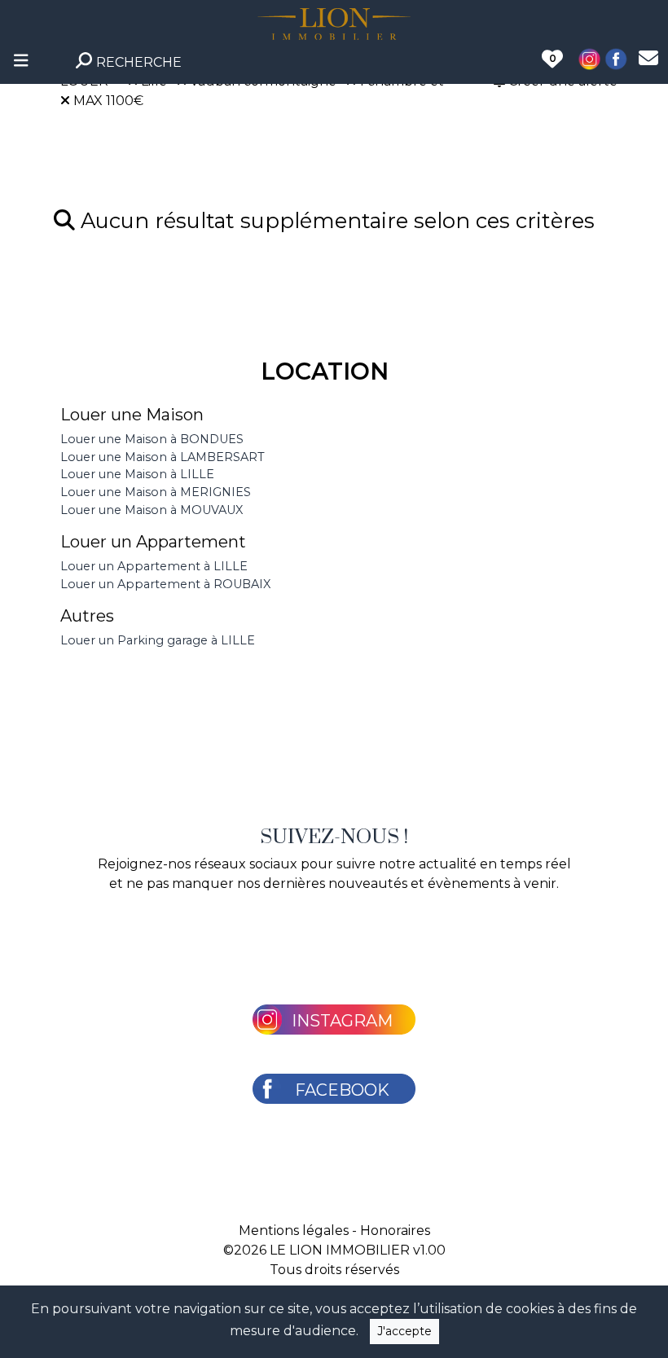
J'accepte (404, 1331)
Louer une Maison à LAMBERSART (162, 457)
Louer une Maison (132, 414)
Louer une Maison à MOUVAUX (151, 510)
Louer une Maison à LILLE (137, 474)
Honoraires (395, 1230)
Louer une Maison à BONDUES (152, 439)
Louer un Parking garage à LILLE (157, 640)
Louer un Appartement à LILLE (154, 566)
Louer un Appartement (153, 542)
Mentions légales (294, 1230)
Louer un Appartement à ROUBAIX (165, 584)
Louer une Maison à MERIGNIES (155, 492)
